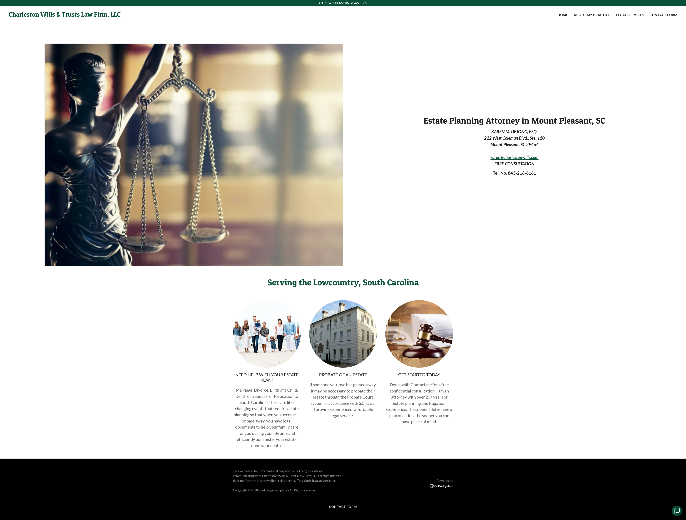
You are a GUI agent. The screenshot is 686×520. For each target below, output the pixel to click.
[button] (677, 511)
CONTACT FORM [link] (663, 15)
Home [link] (563, 15)
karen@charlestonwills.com (514, 157)
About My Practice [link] (592, 15)
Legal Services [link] (630, 15)
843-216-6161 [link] (522, 173)
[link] (65, 15)
